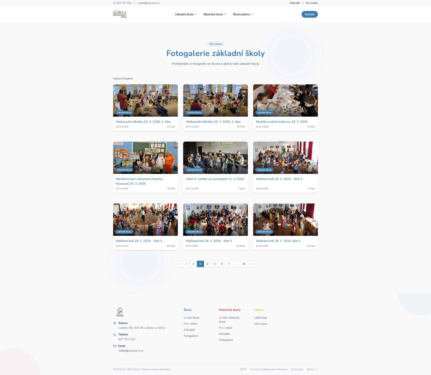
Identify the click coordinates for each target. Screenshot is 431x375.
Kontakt (309, 14)
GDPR (243, 369)
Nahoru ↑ (312, 369)
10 (244, 263)
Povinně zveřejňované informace (269, 369)
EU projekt (297, 369)
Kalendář (295, 3)
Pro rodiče (312, 3)
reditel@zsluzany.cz (149, 3)
